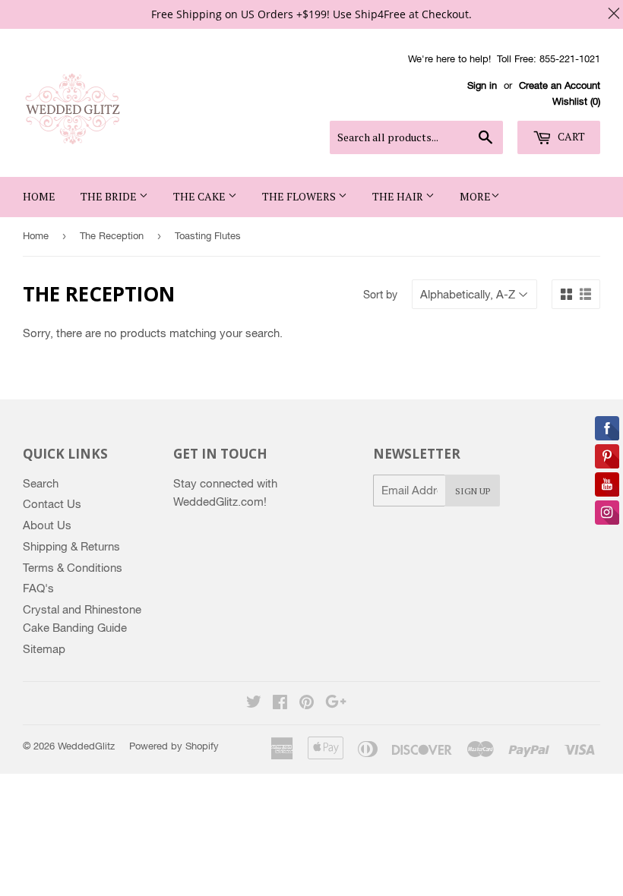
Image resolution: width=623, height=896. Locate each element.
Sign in (482, 85)
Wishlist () (576, 101)
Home (39, 196)
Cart (570, 136)
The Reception (112, 235)
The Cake (200, 196)
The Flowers (300, 196)
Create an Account (559, 85)
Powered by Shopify (174, 746)
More (475, 196)
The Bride (110, 196)
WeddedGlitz (86, 746)
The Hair (398, 196)
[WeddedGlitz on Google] (335, 703)
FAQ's (38, 588)
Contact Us (52, 503)
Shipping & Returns (71, 546)
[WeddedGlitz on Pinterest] (307, 703)
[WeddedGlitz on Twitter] (253, 703)
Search (41, 483)
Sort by (380, 295)
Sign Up (472, 491)
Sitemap (44, 648)
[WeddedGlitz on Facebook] (280, 703)
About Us (47, 525)
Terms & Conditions (72, 567)
